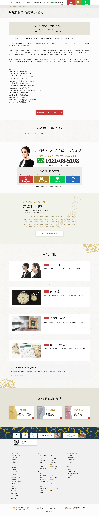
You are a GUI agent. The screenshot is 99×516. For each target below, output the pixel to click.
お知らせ (70, 477)
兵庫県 (63, 221)
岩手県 (36, 216)
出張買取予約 (71, 457)
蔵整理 (13, 486)
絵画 (52, 455)
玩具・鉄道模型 (44, 481)
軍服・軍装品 (43, 488)
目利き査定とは (16, 457)
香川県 (57, 224)
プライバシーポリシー (73, 471)
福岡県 (73, 224)
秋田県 (46, 216)
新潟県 (46, 219)
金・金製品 (54, 477)
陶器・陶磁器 (43, 460)
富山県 (52, 219)
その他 (41, 492)
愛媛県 (63, 224)
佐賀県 (25, 226)
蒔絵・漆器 (54, 466)
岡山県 (36, 224)
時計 (41, 464)
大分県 (41, 226)
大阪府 (57, 221)
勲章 (52, 464)
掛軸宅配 (15, 472)
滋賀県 (46, 221)
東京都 (36, 219)
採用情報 (70, 475)
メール (73, 181)
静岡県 (30, 221)
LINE (57, 181)
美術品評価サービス (17, 488)
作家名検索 (13, 498)
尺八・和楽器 (43, 475)
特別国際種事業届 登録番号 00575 (73, 509)
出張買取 (14, 467)
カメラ (41, 484)
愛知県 (36, 221)
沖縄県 (57, 226)
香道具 (53, 490)
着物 (41, 462)
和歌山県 (74, 221)
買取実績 (46, 2)
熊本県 (36, 226)
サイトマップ (71, 479)
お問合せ (78, 4)
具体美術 (42, 458)
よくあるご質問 (14, 495)
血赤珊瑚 (53, 481)
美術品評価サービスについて (19, 375)
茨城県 (63, 216)
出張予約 (71, 4)
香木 (52, 484)
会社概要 (70, 469)
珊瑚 (41, 473)
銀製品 (41, 466)
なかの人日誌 (13, 493)
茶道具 (41, 490)
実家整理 (14, 484)
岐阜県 (25, 221)
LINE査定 (85, 4)
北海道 (25, 216)
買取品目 (29, 2)
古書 (52, 486)
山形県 (52, 216)
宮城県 (41, 216)
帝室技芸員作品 (44, 479)
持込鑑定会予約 (71, 459)
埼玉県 (25, 219)
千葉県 (30, 219)
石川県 (57, 219)
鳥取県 (25, 224)
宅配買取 (14, 469)
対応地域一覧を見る (49, 233)
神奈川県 (41, 219)
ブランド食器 (54, 488)
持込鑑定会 (41, 181)
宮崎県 (46, 226)
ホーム (12, 2)
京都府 (52, 221)
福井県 (63, 219)
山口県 (46, 224)
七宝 (52, 473)
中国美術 (53, 458)
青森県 (30, 216)
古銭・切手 (54, 475)
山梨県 (68, 219)
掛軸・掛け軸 (43, 455)
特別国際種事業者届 (73, 473)
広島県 (41, 224)
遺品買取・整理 (16, 479)
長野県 (73, 219)
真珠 (41, 477)
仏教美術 (53, 462)
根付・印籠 (54, 468)
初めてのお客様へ (20, 2)
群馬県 (73, 216)
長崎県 (30, 226)
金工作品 (53, 460)
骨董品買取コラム (16, 462)
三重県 (41, 221)
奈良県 (68, 221)
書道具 (53, 479)
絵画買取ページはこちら (46, 112)
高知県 (68, 224)
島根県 (30, 224)
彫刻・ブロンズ (44, 486)
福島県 (57, 216)
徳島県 (52, 224)
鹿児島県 (52, 226)
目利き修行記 (13, 490)
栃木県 (68, 216)
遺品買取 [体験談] (16, 481)
